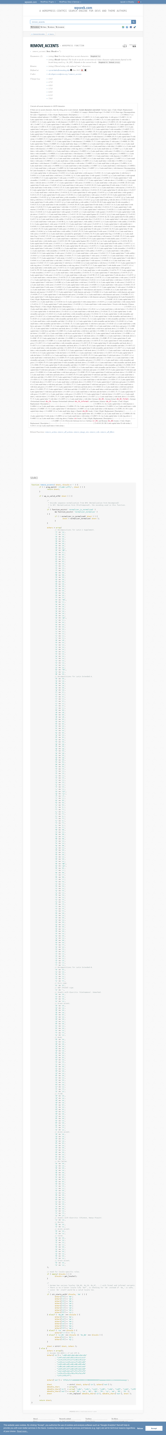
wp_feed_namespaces (67, 1421)
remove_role (94, 432)
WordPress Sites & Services (69, 2)
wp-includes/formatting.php (59, 70)
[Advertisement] (83, 454)
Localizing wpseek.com (120, 1421)
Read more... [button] (22, 1431)
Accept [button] (154, 1428)
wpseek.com (31, 1)
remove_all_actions (65, 432)
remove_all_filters (107, 432)
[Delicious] (135, 27)
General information (39, 34)
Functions (35, 27)
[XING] (123, 27)
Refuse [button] (140, 1428)
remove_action (51, 432)
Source (51, 34)
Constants (60, 27)
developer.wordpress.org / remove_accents (64, 74)
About (35, 1421)
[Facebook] (131, 27)
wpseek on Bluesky (127, 2)
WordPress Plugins (47, 2)
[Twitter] (127, 27)
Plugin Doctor (90, 1421)
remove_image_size (81, 432)
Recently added (65, 1418)
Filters (44, 27)
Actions (51, 27)
